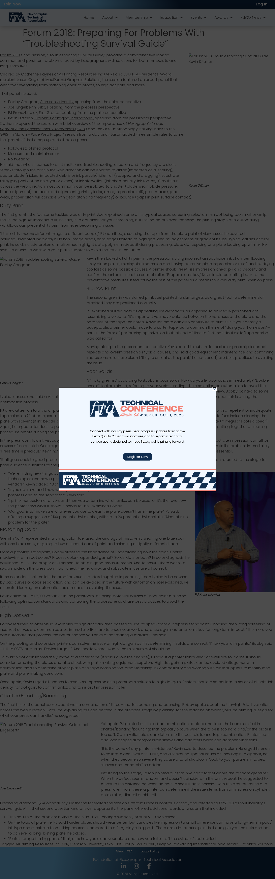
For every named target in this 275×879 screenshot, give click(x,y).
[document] (137, 439)
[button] (214, 389)
